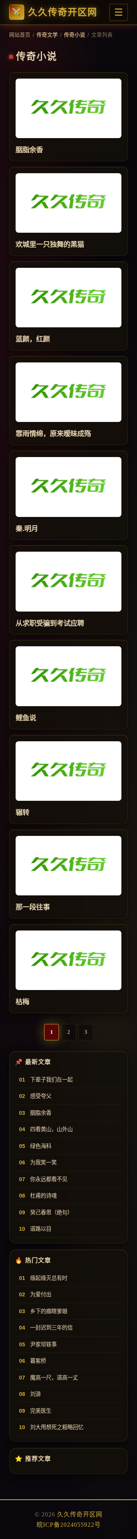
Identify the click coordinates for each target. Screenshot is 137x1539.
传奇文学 (47, 35)
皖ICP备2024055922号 (69, 1524)
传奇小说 (74, 35)
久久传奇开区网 (62, 12)
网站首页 (19, 35)
